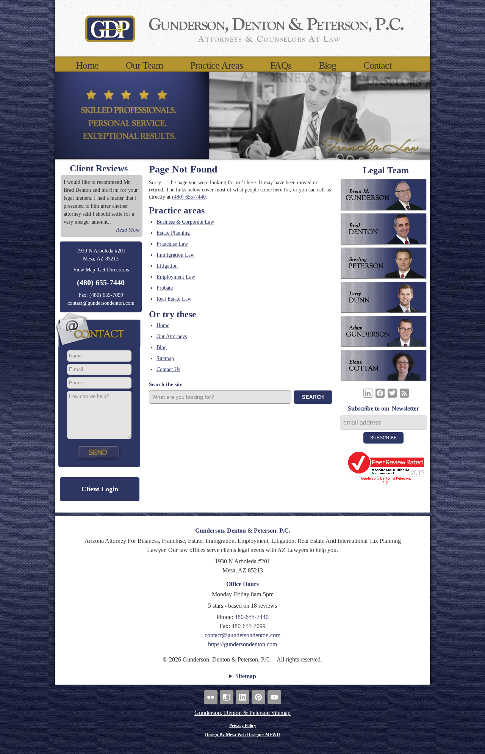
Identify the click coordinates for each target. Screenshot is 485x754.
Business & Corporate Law (185, 222)
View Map (84, 270)
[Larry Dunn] (386, 299)
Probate (164, 288)
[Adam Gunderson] (386, 333)
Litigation (167, 266)
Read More (127, 230)
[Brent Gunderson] (386, 196)
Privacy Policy (242, 725)
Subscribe (383, 437)
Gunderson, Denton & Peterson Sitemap (242, 713)
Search (313, 397)
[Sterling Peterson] (386, 265)
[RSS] (404, 393)
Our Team (144, 66)
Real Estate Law (173, 299)
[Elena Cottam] (386, 367)
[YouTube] (274, 697)
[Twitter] (392, 393)
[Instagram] (226, 697)
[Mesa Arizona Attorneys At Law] (242, 28)
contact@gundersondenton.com (101, 303)
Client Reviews (99, 168)
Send (99, 452)
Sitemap (165, 358)
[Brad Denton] (386, 230)
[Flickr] (210, 697)
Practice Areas (216, 66)
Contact (377, 66)
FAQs (280, 66)
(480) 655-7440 (101, 282)
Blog (327, 66)
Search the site (165, 384)
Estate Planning (173, 233)
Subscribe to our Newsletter (383, 408)
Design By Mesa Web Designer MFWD (242, 734)
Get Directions (113, 270)
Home (87, 66)
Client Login (99, 489)
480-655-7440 (252, 617)
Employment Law (175, 277)
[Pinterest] (258, 697)
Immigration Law (175, 255)
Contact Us (168, 369)
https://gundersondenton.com (242, 644)
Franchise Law (172, 244)
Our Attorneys (171, 336)
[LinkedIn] (367, 393)
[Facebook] (380, 393)
